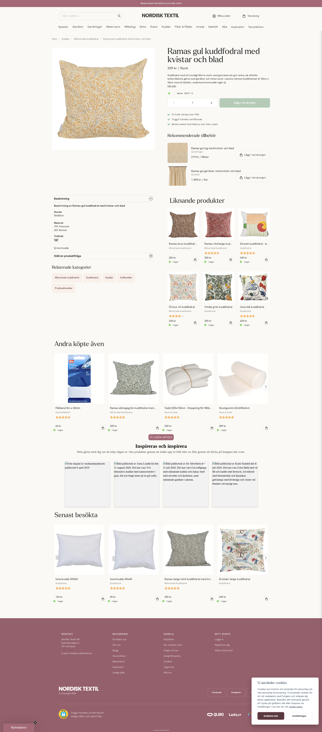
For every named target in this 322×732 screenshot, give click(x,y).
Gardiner (78, 27)
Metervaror (113, 27)
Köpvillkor (169, 639)
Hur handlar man (173, 645)
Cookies (168, 661)
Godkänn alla (271, 716)
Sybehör (213, 27)
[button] (119, 16)
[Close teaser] (35, 722)
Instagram (236, 692)
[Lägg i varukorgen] (195, 259)
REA (224, 27)
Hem (54, 39)
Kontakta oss (120, 639)
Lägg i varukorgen (255, 155)
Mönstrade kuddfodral (86, 39)
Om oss (117, 645)
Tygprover (169, 667)
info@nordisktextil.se (80, 653)
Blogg (115, 650)
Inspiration (237, 27)
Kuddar (166, 27)
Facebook (217, 692)
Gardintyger (95, 27)
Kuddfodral (92, 278)
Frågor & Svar (171, 650)
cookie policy (296, 706)
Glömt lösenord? (224, 650)
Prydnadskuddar (64, 288)
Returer (168, 673)
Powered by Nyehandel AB (161, 730)
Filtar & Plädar (183, 27)
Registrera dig (222, 645)
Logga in (219, 639)
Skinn (143, 27)
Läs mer (172, 86)
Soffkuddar (126, 278)
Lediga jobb (119, 673)
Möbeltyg (130, 27)
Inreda (200, 27)
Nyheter (63, 27)
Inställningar (299, 716)
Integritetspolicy (172, 656)
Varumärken (255, 27)
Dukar (154, 27)
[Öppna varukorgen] (251, 16)
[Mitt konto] (222, 16)
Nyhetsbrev (119, 661)
